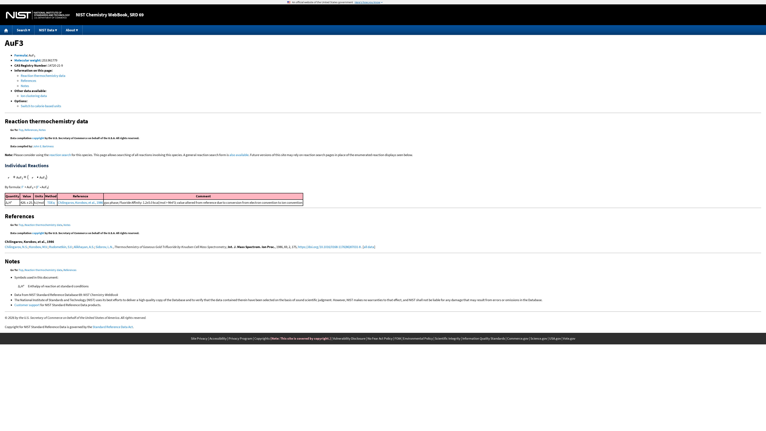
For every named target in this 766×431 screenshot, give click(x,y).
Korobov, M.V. (38, 247)
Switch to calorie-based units (41, 106)
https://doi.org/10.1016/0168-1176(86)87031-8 (329, 247)
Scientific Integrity (447, 338)
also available (239, 155)
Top (21, 130)
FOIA (398, 338)
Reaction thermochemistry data (43, 75)
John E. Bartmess (43, 146)
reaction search (60, 155)
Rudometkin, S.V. (60, 247)
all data (369, 247)
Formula (20, 55)
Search (22, 30)
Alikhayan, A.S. (84, 247)
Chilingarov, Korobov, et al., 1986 (80, 202)
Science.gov (538, 338)
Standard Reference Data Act (113, 327)
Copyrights (262, 338)
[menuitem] (6, 30)
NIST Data (46, 30)
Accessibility (218, 338)
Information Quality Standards (483, 338)
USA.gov (555, 338)
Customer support (27, 305)
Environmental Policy (418, 338)
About (70, 30)
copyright (38, 138)
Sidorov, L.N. (104, 247)
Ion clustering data (34, 96)
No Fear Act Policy (380, 338)
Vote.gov (569, 338)
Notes (25, 86)
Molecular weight (27, 60)
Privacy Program (240, 338)
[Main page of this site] (6, 30)
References (28, 80)
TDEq (51, 202)
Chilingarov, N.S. (16, 247)
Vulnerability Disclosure (349, 338)
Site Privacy (199, 338)
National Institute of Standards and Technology (38, 14)
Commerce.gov (517, 338)
